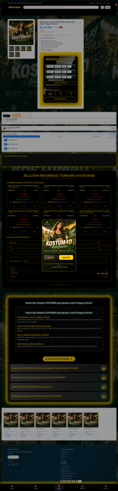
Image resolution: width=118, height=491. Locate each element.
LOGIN (51, 257)
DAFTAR (66, 257)
